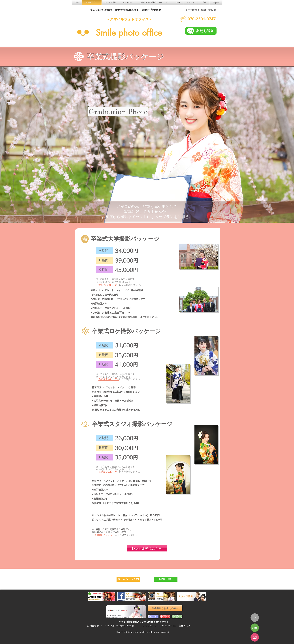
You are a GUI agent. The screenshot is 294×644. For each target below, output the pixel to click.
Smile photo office (129, 32)
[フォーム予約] (255, 637)
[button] (110, 2)
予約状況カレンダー (108, 285)
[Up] (255, 617)
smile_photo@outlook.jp (120, 625)
